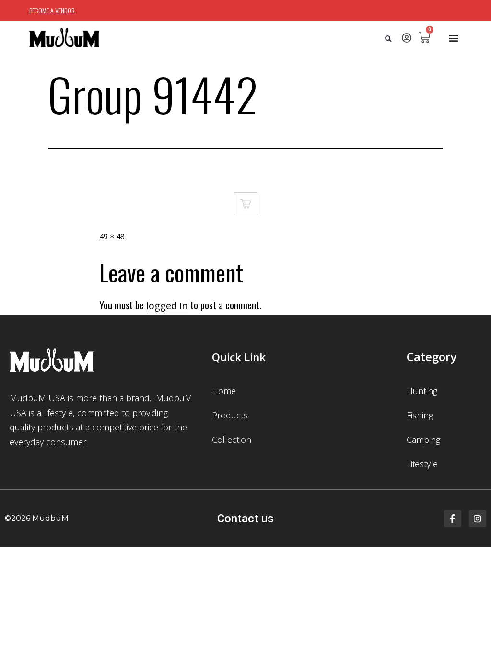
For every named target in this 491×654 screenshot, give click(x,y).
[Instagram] (477, 518)
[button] (388, 39)
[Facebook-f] (452, 518)
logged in (167, 305)
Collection (231, 439)
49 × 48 (112, 236)
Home (224, 390)
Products (230, 415)
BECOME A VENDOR (52, 10)
